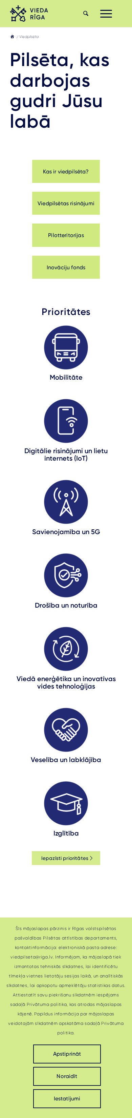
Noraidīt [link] (67, 1076)
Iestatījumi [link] (67, 1098)
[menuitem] (84, 13)
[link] (30, 13)
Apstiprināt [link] (67, 1054)
